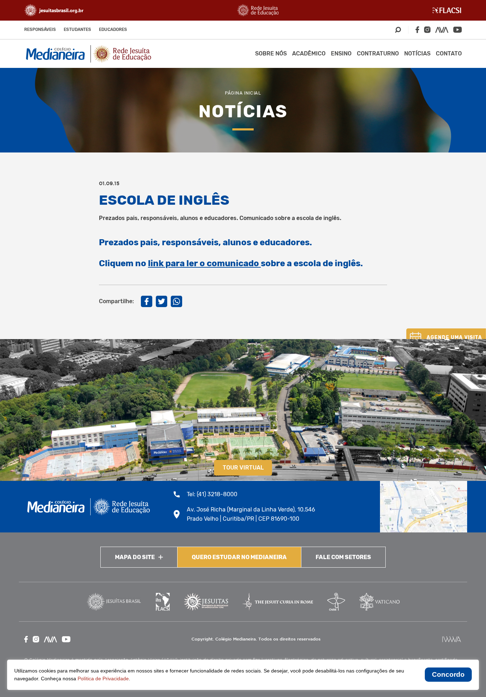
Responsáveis (40, 29)
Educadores (113, 29)
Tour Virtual (243, 467)
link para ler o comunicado (204, 263)
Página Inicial (243, 93)
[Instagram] (427, 29)
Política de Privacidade (103, 678)
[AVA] (442, 30)
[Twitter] (161, 301)
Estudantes (77, 29)
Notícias (417, 53)
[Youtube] (457, 29)
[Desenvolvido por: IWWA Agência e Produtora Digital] (452, 639)
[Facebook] (417, 29)
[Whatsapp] (176, 301)
